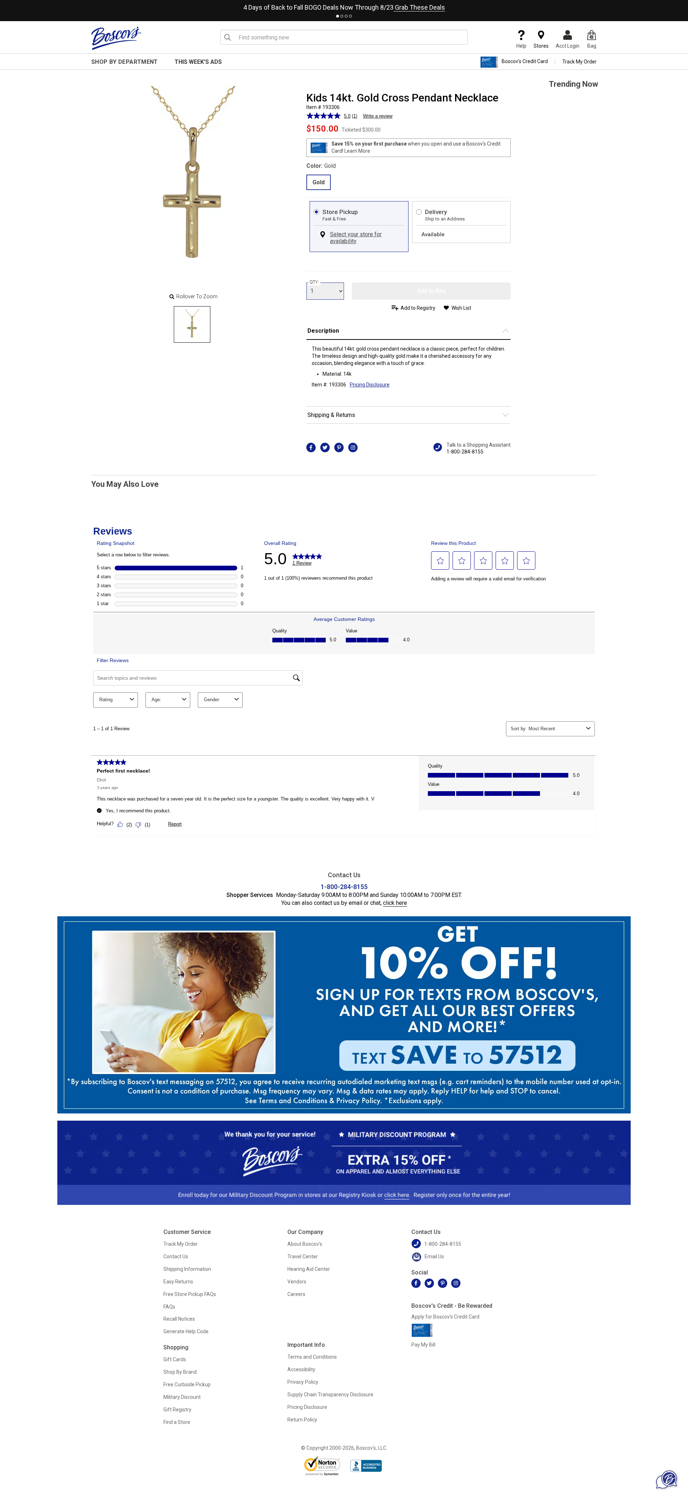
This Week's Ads (198, 61)
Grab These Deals (419, 7)
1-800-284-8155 (464, 452)
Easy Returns (178, 1281)
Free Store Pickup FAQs (189, 1294)
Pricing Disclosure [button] (370, 385)
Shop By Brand (180, 1372)
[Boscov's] (116, 38)
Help (521, 46)
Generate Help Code (186, 1331)
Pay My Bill (423, 1345)
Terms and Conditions (312, 1357)
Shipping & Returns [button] (331, 415)
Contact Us (175, 1256)
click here (395, 902)
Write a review (377, 116)
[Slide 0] (192, 324)
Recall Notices (179, 1319)
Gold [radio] (318, 182)
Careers (296, 1294)
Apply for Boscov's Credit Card (445, 1317)
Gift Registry (177, 1409)
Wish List (461, 308)
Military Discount (182, 1397)
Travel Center (302, 1256)
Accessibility (301, 1369)
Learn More (357, 151)
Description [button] (323, 330)
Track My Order (579, 62)
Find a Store (176, 1422)
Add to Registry (418, 308)
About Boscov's (304, 1244)
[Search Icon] (227, 37)
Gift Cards (174, 1359)
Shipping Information (187, 1269)
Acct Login (567, 46)
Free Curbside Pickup (187, 1384)
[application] (666, 1479)
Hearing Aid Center (308, 1269)
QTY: (314, 282)
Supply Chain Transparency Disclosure (330, 1394)
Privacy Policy (302, 1382)
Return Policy (302, 1419)
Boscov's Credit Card (525, 62)
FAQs (169, 1307)
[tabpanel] (344, 6)
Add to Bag (431, 291)
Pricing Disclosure (307, 1407)
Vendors (296, 1281)
